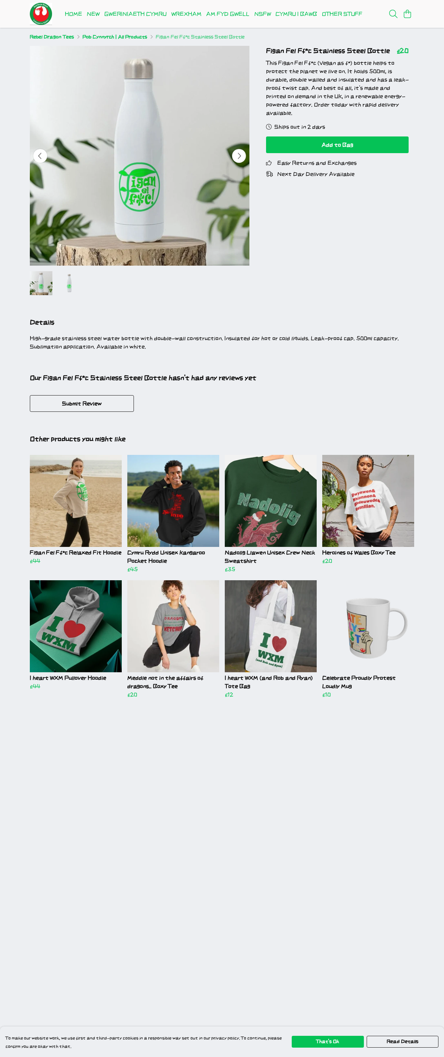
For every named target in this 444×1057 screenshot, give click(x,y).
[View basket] (407, 14)
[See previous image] (40, 156)
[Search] (393, 14)
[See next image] (239, 156)
